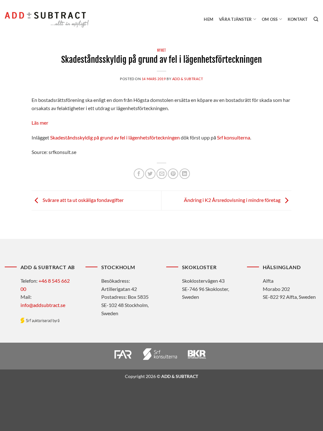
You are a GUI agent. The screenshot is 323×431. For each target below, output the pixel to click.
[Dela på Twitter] (150, 173)
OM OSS (270, 19)
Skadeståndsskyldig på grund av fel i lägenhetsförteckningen (115, 137)
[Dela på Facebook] (139, 173)
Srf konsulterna (233, 137)
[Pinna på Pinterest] (173, 173)
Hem (208, 19)
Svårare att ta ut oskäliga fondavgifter (83, 200)
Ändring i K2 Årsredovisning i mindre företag (232, 200)
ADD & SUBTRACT (187, 79)
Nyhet (161, 50)
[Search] (316, 19)
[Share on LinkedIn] (184, 173)
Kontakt (298, 19)
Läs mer (40, 123)
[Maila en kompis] (161, 173)
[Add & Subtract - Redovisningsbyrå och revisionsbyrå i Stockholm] (47, 19)
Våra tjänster (235, 19)
